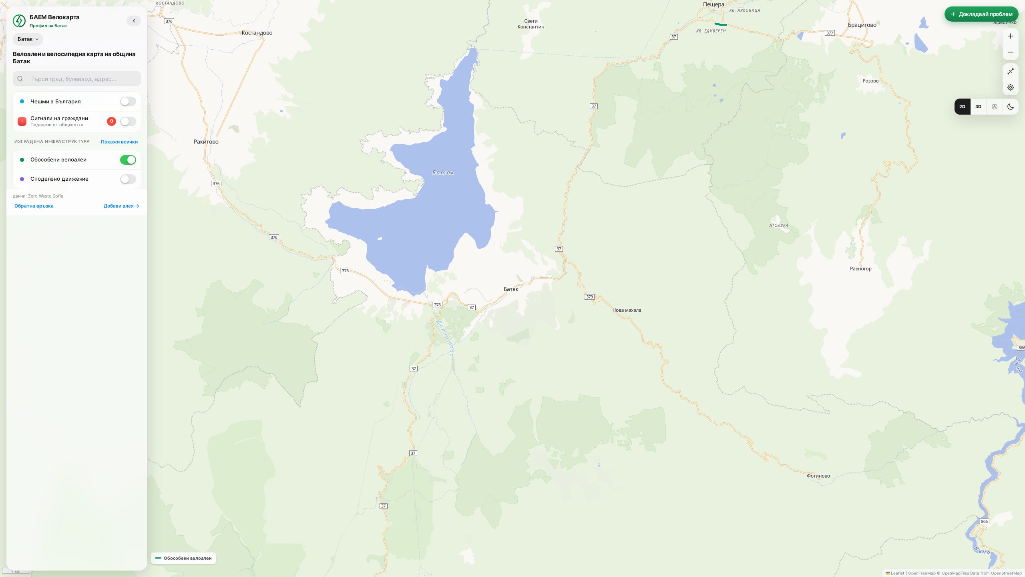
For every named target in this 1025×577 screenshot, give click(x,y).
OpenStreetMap (1006, 573)
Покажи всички (119, 142)
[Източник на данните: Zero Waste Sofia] (110, 101)
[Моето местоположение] (1011, 87)
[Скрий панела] (134, 21)
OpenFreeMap (922, 573)
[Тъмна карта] (1011, 107)
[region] (512, 288)
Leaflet (897, 573)
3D (978, 106)
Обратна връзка (34, 206)
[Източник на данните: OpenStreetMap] (110, 159)
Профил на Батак (48, 25)
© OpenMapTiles (953, 573)
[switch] (128, 101)
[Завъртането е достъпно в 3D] (995, 107)
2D (962, 106)
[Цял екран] (1011, 71)
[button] (1011, 36)
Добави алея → (121, 206)
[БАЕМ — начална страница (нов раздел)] (19, 20)
